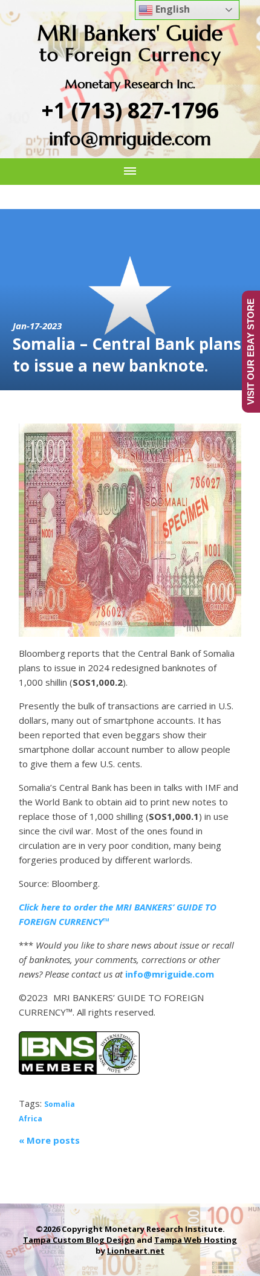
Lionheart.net (135, 1250)
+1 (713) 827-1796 (130, 110)
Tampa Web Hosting (195, 1239)
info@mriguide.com (130, 138)
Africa (30, 1118)
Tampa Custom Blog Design (79, 1239)
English (171, 9)
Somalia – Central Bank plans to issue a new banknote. (127, 354)
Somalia (59, 1104)
